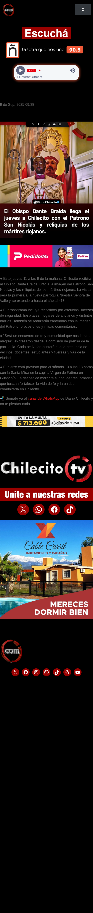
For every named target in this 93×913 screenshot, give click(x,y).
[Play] (20, 70)
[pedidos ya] (46, 266)
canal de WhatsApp (43, 398)
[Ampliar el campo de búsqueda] (83, 9)
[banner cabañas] (46, 618)
